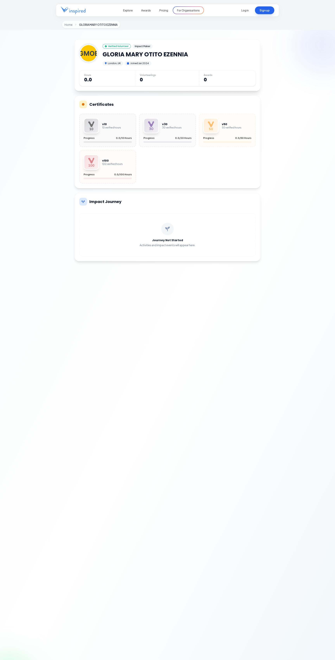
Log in (245, 10)
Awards (146, 10)
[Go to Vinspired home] (73, 10)
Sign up (265, 10)
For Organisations (188, 10)
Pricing (163, 10)
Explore (128, 10)
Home (69, 24)
